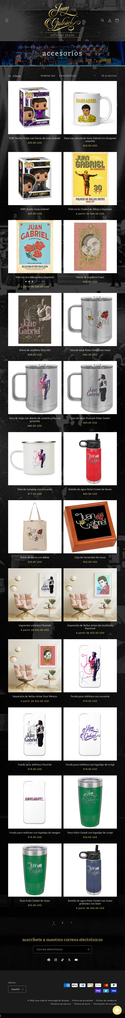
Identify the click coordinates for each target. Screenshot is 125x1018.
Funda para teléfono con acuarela (90, 696)
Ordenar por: (48, 75)
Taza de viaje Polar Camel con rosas (90, 350)
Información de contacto (105, 1004)
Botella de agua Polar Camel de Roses (90, 489)
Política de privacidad (82, 1000)
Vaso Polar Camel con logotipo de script (90, 832)
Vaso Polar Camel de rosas (35, 900)
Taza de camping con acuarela (34, 489)
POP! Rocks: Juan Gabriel (35, 209)
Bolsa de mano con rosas (35, 557)
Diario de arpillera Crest (90, 277)
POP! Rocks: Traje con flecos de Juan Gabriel (34, 138)
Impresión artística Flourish (35, 625)
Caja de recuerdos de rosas (90, 557)
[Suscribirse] (88, 949)
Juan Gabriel (41, 1000)
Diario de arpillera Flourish (35, 350)
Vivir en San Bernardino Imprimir (34, 277)
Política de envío (82, 1004)
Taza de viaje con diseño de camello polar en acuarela (34, 420)
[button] (6, 20)
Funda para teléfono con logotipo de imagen (34, 832)
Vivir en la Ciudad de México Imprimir (90, 209)
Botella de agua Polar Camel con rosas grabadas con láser (90, 902)
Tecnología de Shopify (58, 1000)
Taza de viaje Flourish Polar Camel (90, 418)
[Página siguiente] (71, 922)
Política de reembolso (106, 1000)
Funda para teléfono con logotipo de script (90, 764)
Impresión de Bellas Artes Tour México (35, 696)
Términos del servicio (61, 1004)
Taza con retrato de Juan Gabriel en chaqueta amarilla (90, 140)
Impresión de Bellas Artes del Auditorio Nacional (90, 627)
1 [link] (54, 922)
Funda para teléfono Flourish (35, 764)
